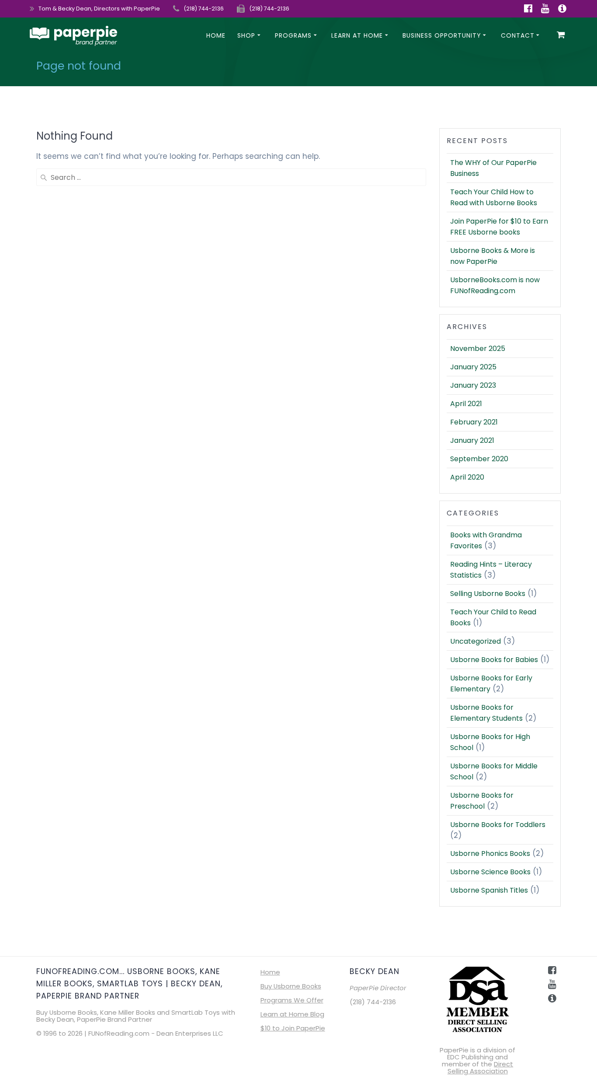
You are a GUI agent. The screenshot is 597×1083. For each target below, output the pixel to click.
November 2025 (477, 348)
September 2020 (479, 459)
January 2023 (473, 385)
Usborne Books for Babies (494, 660)
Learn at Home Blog (292, 1014)
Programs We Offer (291, 1000)
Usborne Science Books (490, 872)
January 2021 (472, 440)
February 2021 (474, 422)
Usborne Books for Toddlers (497, 825)
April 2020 (467, 477)
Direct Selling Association (481, 1067)
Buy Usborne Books (290, 986)
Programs (293, 35)
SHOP (246, 35)
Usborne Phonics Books (490, 853)
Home (216, 35)
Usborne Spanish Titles (489, 890)
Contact (518, 35)
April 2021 (466, 404)
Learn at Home (357, 35)
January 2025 (473, 367)
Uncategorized (475, 641)
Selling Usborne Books (487, 594)
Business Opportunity (442, 35)
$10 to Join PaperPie (292, 1028)
